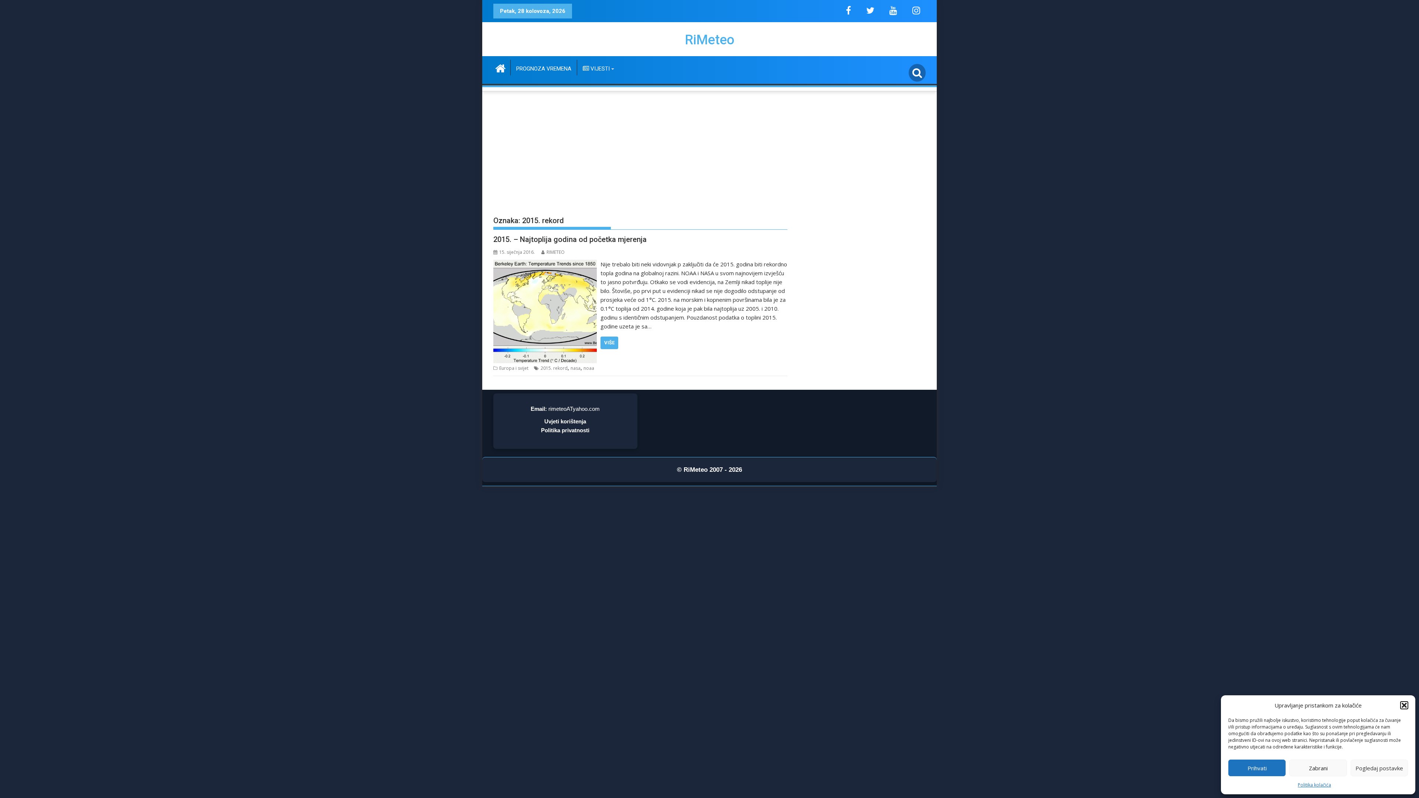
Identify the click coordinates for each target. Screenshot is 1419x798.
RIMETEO (556, 252)
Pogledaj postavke (1379, 768)
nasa (576, 368)
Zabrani (1318, 768)
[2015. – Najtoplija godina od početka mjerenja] (545, 264)
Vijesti (599, 68)
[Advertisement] (709, 148)
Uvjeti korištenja (565, 421)
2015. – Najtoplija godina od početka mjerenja (570, 239)
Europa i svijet (513, 368)
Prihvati (1257, 768)
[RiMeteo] (500, 67)
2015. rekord (554, 368)
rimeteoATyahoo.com (574, 409)
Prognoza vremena (543, 68)
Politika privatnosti (565, 430)
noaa (588, 368)
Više (609, 342)
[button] (1404, 705)
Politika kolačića (1314, 785)
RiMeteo (709, 40)
